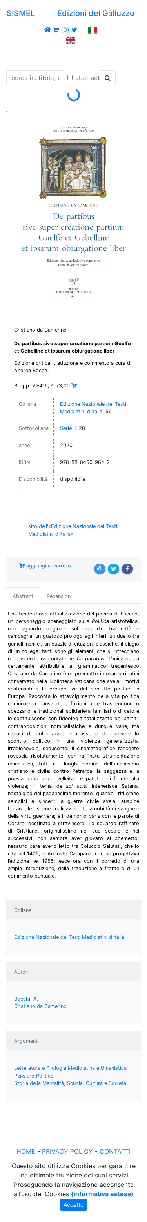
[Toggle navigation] (17, 56)
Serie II (68, 428)
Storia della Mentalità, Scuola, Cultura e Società (70, 1083)
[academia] (82, 30)
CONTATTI (115, 1151)
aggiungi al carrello (48, 566)
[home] (47, 30)
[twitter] (74, 30)
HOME (25, 1151)
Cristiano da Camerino (40, 1006)
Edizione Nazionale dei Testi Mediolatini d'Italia (69, 937)
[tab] (23, 595)
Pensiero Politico (34, 1076)
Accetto (73, 1204)
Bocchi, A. (26, 999)
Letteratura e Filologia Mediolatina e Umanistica (70, 1068)
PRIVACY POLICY (67, 1151)
